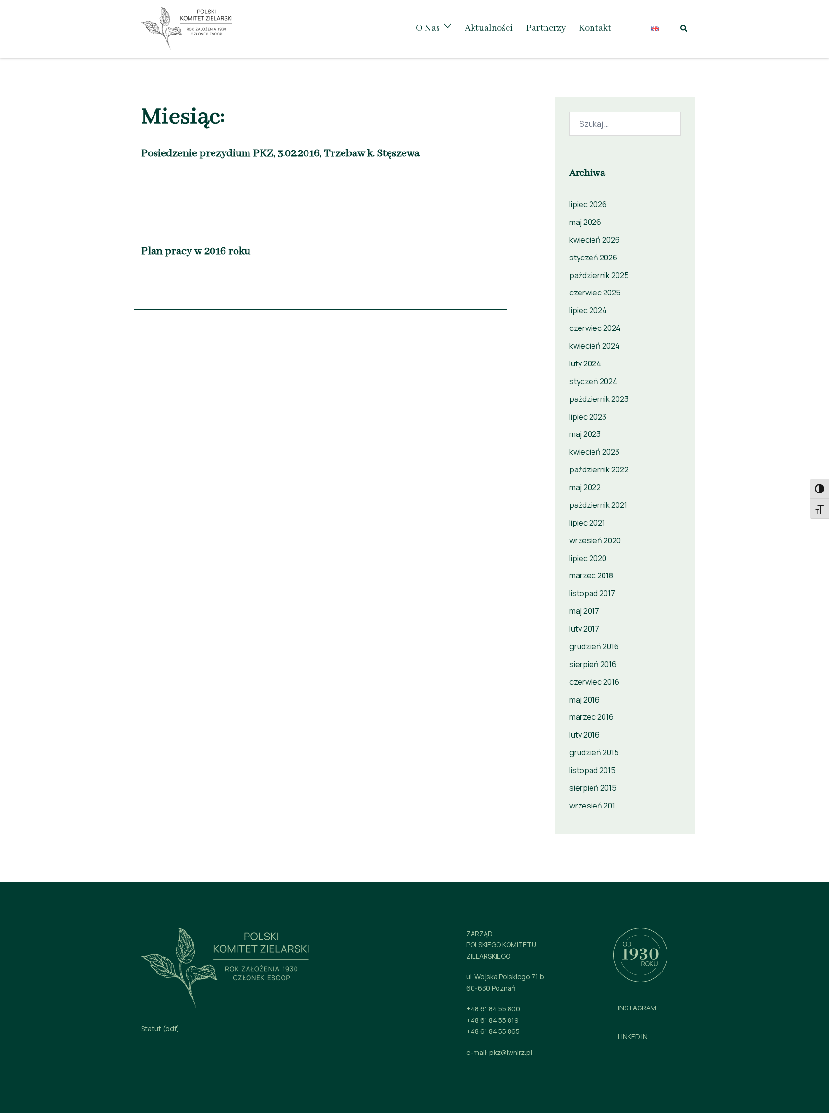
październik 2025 (599, 275)
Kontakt (595, 28)
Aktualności (489, 28)
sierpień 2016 (592, 664)
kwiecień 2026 (594, 239)
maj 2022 (585, 487)
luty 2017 (584, 628)
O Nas (428, 28)
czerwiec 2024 (595, 328)
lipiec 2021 (587, 522)
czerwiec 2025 (595, 292)
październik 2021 (598, 505)
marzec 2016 (591, 717)
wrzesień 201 (592, 805)
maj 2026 (585, 222)
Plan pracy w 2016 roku (195, 251)
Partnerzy (546, 28)
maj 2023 (585, 434)
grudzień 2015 (594, 752)
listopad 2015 (592, 770)
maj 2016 (584, 699)
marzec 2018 (591, 575)
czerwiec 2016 (594, 682)
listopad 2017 (592, 593)
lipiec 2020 (587, 558)
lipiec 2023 (587, 416)
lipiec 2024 (588, 310)
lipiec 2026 (588, 204)
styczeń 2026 (593, 257)
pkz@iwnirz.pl (510, 1052)
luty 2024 (585, 363)
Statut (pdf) (160, 1028)
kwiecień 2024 (594, 345)
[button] (684, 29)
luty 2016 (584, 734)
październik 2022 (598, 469)
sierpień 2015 (592, 788)
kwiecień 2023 (594, 451)
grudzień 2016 (594, 646)
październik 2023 (598, 399)
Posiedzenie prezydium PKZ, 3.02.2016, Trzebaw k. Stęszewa (280, 153)
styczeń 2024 (593, 381)
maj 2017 (584, 611)
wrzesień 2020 (595, 540)
